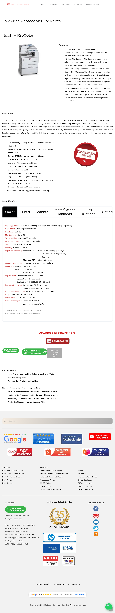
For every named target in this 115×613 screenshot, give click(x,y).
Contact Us (76, 584)
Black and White (46, 374)
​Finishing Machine (85, 486)
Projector (81, 473)
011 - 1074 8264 (28, 535)
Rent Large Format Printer (13, 473)
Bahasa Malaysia (92, 4)
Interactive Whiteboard (87, 476)
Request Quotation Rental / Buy (54, 353)
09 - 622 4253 (33, 538)
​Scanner (81, 470)
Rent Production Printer (12, 476)
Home (43, 4)
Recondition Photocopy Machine (23, 381)
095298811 (23, 543)
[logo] (18, 4)
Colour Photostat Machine (51, 470)
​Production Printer (47, 480)
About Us (78, 4)
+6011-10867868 (21, 528)
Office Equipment (85, 483)
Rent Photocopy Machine (18, 377)
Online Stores (55, 584)
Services (53, 4)
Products (66, 4)
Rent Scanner (7, 483)
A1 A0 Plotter (46, 483)
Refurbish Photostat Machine (52, 476)
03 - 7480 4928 (29, 525)
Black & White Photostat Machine (54, 473)
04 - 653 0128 (27, 531)
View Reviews (79, 594)
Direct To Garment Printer (51, 489)
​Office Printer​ (46, 486)
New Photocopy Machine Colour (23, 374)
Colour (24, 391)
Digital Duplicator (85, 480)
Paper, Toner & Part (86, 489)
